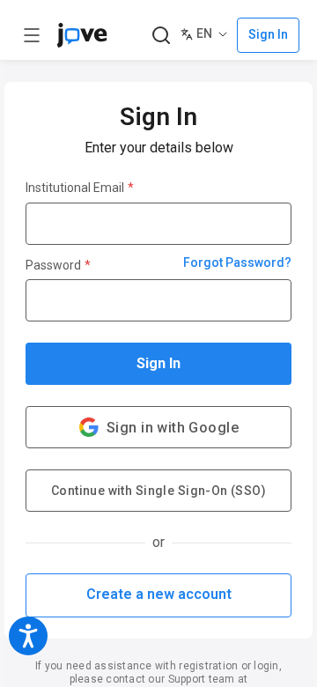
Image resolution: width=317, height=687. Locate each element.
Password (58, 265)
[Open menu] (32, 35)
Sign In (158, 363)
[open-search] (160, 35)
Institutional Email (80, 188)
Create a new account (159, 594)
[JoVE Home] (81, 35)
